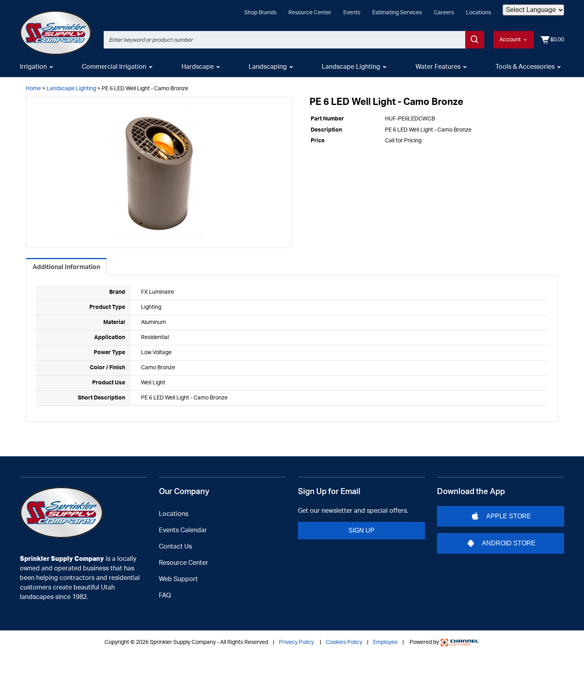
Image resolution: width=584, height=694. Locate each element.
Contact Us (175, 546)
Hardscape (198, 67)
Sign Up (361, 530)
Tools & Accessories (525, 67)
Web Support (178, 579)
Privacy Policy (296, 642)
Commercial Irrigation (114, 67)
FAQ (165, 595)
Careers (444, 13)
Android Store (509, 543)
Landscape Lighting (351, 67)
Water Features (438, 67)
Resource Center (309, 13)
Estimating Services (397, 13)
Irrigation (33, 67)
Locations (478, 13)
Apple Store (508, 516)
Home (33, 88)
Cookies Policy (344, 642)
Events (351, 13)
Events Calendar (183, 530)
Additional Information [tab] (66, 267)
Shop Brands (260, 13)
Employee (385, 642)
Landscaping (268, 67)
